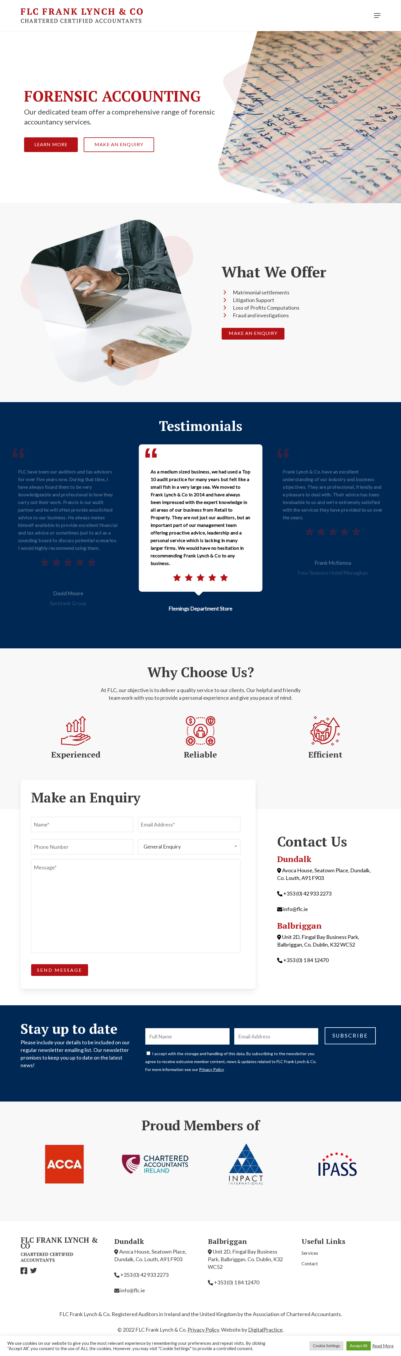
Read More (383, 1345)
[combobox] (189, 846)
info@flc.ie (295, 909)
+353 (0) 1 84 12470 (305, 960)
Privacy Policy (211, 1069)
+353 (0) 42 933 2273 (307, 893)
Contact (309, 1263)
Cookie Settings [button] (326, 1345)
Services (309, 1253)
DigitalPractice (265, 1329)
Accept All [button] (358, 1345)
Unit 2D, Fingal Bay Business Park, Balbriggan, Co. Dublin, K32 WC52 (245, 1259)
